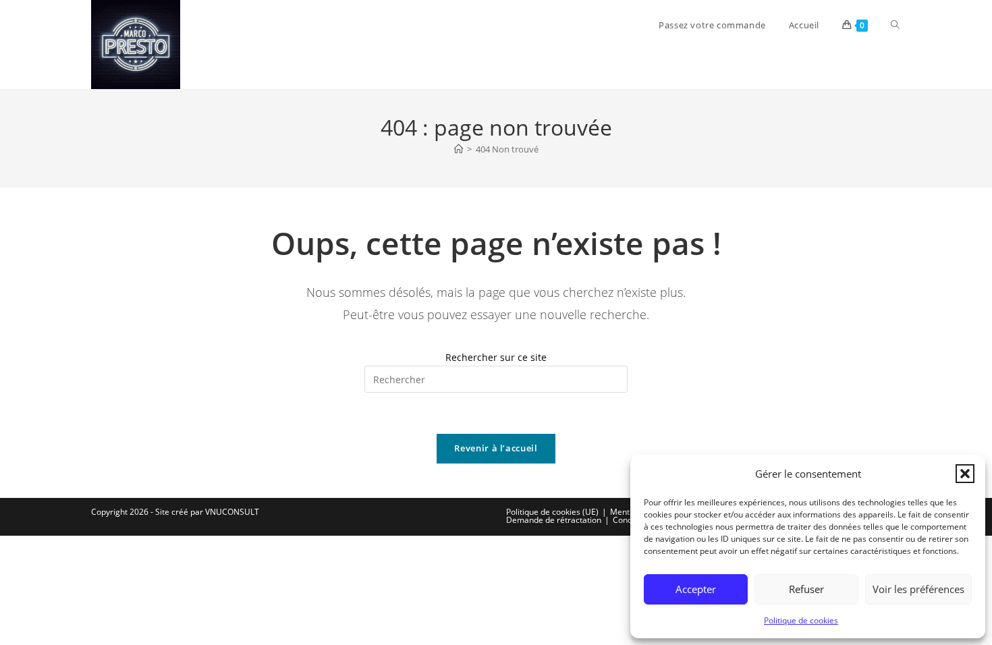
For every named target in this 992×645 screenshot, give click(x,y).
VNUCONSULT (232, 511)
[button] (965, 473)
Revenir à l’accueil (495, 448)
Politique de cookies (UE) (552, 511)
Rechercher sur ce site (496, 357)
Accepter (696, 589)
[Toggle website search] (895, 25)
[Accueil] (458, 149)
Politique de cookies (801, 620)
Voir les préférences (918, 589)
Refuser (806, 589)
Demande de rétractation (553, 520)
